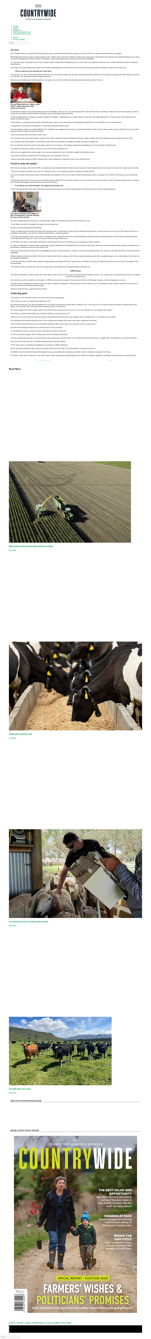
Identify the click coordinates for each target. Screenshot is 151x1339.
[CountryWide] (77, 12)
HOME (15, 26)
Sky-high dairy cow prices (20, 1089)
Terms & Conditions (53, 1323)
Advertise (20, 1323)
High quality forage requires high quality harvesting (31, 546)
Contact (27, 1323)
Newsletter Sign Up (38, 1323)
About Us (12, 1323)
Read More (12, 550)
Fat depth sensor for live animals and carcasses (28, 921)
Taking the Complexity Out (20, 734)
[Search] (18, 43)
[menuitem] (77, 26)
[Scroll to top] (2, 1334)
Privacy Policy (66, 1323)
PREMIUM (17, 30)
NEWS (15, 28)
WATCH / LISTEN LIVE (21, 32)
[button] (15, 37)
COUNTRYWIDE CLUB (21, 34)
